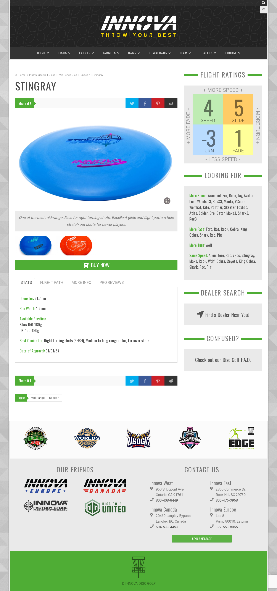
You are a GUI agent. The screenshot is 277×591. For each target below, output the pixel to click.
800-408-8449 (167, 500)
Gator (220, 213)
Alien (212, 255)
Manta (228, 201)
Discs (62, 52)
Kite (206, 207)
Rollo (232, 195)
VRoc (236, 255)
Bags (132, 52)
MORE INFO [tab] (81, 282)
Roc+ (224, 229)
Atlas (193, 213)
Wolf (209, 245)
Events (84, 52)
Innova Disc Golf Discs (42, 75)
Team (183, 52)
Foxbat (242, 207)
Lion (192, 201)
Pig (219, 235)
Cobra (234, 229)
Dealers (206, 52)
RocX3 (217, 201)
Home (41, 52)
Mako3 (231, 213)
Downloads (157, 52)
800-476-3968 (227, 500)
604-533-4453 (167, 527)
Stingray (248, 255)
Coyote (232, 261)
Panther (216, 207)
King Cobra (247, 261)
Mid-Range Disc (68, 75)
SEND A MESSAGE (202, 538)
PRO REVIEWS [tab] (112, 282)
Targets (109, 52)
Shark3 (243, 213)
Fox (224, 195)
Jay (240, 195)
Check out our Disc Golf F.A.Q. (223, 359)
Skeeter (229, 207)
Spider (203, 213)
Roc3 (193, 219)
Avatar (248, 195)
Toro (209, 229)
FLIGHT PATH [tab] (51, 282)
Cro (212, 213)
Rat (216, 229)
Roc (212, 235)
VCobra (240, 201)
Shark (204, 235)
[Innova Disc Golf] (138, 26)
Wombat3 (204, 201)
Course (231, 52)
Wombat (195, 207)
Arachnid (214, 195)
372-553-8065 (227, 527)
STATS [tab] (26, 282)
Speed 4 (85, 75)
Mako (193, 261)
